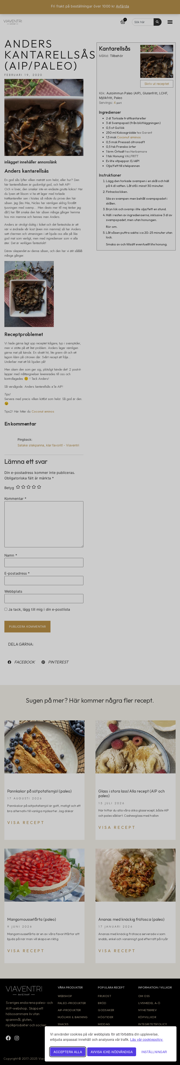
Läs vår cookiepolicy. (146, 1039)
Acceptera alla (68, 1052)
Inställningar (154, 1052)
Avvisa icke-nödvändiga (112, 1052)
